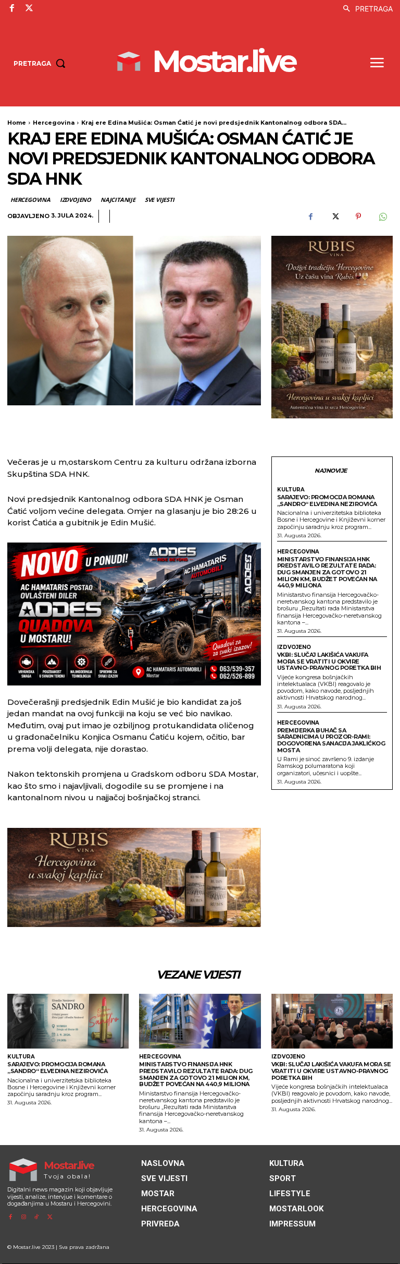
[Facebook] (12, 8)
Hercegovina (53, 122)
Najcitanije (118, 199)
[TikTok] (37, 1217)
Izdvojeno (75, 199)
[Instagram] (23, 1217)
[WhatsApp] (382, 216)
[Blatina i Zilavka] (332, 327)
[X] (28, 8)
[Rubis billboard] (134, 877)
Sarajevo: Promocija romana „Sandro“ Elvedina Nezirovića (327, 500)
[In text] (134, 614)
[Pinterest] (358, 216)
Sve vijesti (159, 199)
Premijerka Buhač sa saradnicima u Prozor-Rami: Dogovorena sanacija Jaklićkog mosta (331, 740)
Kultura (291, 490)
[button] (365, 9)
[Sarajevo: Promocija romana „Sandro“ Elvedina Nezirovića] (68, 1021)
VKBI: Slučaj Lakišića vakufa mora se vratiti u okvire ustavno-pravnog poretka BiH (329, 661)
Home (16, 122)
